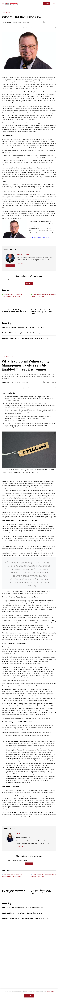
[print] (55, 27)
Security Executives (7, 12)
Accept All (29, 995)
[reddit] (31, 27)
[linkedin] (26, 27)
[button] (3, 4)
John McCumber (7, 22)
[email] (34, 27)
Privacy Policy (50, 991)
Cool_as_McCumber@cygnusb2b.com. (39, 237)
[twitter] (29, 27)
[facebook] (23, 27)
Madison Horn (6, 382)
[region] (29, 994)
